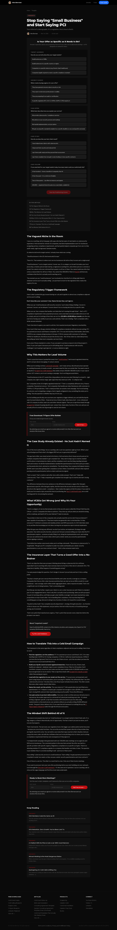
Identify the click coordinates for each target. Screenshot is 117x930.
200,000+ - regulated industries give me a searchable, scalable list (50, 185)
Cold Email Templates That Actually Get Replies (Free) (45, 914)
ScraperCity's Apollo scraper (79, 672)
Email (54, 421)
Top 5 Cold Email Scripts (74, 491)
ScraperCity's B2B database (44, 371)
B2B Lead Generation (41, 903)
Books (62, 911)
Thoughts (34, 10)
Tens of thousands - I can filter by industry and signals (47, 180)
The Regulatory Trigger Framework (41, 209)
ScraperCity (30, 405)
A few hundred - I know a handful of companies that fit (47, 171)
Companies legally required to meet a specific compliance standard (51, 72)
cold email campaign (52, 366)
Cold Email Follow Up (40, 900)
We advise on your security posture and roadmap (46, 120)
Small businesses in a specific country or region (45, 63)
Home (28, 10)
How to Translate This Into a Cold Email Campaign (45, 224)
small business (63, 359)
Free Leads (103, 2)
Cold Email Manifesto (66, 905)
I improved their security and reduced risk (44, 148)
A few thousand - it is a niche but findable (44, 176)
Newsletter (89, 908)
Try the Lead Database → (40, 633)
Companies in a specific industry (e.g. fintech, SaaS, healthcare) (50, 68)
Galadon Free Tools (66, 908)
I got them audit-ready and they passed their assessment (48, 152)
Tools (95, 2)
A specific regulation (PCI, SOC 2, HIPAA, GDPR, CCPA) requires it (51, 100)
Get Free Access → (79, 787)
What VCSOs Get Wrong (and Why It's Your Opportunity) (47, 218)
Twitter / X (89, 903)
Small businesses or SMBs (39, 59)
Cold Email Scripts (13, 900)
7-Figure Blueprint (13, 908)
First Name (33, 421)
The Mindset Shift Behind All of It (40, 227)
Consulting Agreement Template (44, 905)
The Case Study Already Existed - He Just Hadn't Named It (47, 215)
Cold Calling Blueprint (15, 903)
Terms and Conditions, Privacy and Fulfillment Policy (54, 925)
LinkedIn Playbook (14, 911)
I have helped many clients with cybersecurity (45, 143)
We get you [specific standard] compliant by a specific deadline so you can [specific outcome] (58, 129)
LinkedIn (88, 905)
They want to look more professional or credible (45, 91)
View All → (11, 913)
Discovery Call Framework (46, 767)
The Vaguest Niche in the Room (40, 206)
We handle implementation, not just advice (44, 124)
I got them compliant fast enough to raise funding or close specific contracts (54, 157)
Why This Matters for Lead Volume (41, 212)
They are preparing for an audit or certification (45, 96)
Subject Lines (12, 905)
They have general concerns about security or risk (46, 87)
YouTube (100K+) (91, 900)
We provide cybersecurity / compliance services (45, 115)
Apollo (77, 272)
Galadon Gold (64, 903)
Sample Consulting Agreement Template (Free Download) (43, 909)
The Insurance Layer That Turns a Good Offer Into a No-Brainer (49, 221)
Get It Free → (81, 425)
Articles (88, 2)
